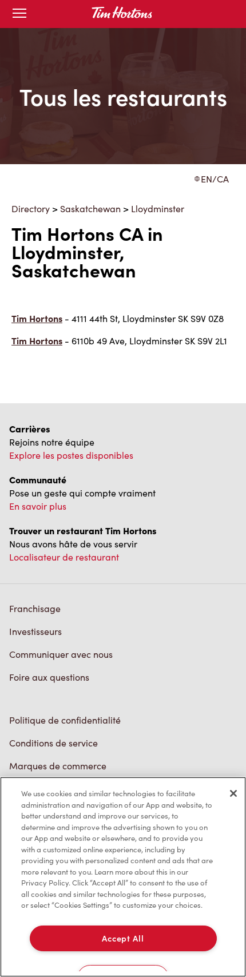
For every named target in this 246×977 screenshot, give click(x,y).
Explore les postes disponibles (71, 455)
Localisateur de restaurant (64, 557)
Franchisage (35, 608)
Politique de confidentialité (65, 720)
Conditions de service (53, 743)
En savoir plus (37, 506)
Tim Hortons (36, 318)
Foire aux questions (49, 677)
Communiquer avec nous (61, 654)
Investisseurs (35, 631)
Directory (30, 208)
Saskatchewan (90, 208)
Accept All (123, 938)
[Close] (233, 793)
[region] (123, 877)
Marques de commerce (57, 766)
